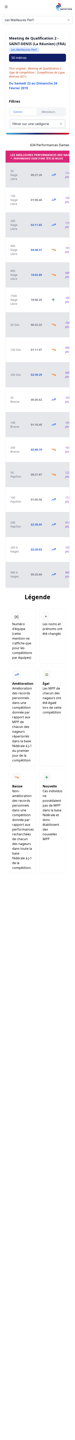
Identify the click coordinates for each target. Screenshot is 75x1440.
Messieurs (48, 112)
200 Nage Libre (14, 225)
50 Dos (14, 325)
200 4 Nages (14, 549)
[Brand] (64, 7)
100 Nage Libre (14, 200)
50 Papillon (15, 474)
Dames (17, 112)
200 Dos (15, 375)
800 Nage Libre (14, 275)
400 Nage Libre (14, 250)
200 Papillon (15, 524)
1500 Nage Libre (14, 300)
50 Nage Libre (14, 175)
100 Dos (15, 350)
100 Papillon (15, 499)
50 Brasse (14, 399)
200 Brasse (14, 449)
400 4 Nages (14, 574)
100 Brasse (14, 424)
